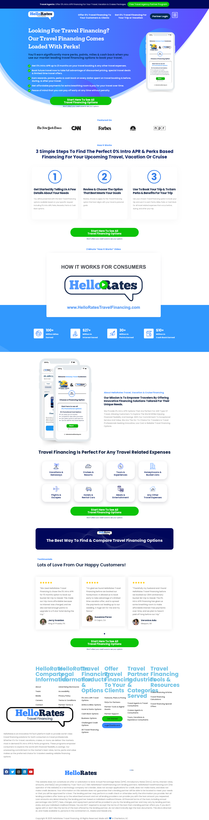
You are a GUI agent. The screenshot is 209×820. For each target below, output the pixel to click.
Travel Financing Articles (161, 692)
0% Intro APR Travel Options (90, 699)
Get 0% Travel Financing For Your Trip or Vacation (131, 16)
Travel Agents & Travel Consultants (137, 704)
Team (38, 691)
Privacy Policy (64, 696)
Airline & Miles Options (91, 705)
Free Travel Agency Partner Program (148, 4)
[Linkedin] (25, 772)
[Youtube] (31, 772)
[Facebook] (7, 772)
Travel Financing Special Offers (161, 705)
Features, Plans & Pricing (115, 698)
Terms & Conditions (67, 700)
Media (38, 696)
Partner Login (160, 16)
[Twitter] (13, 772)
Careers (39, 700)
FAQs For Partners (112, 702)
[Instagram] (19, 772)
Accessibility (64, 691)
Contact (39, 705)
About (38, 687)
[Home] (41, 15)
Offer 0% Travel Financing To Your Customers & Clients (94, 16)
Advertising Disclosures (69, 687)
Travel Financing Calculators (157, 698)
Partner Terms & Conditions (66, 706)
